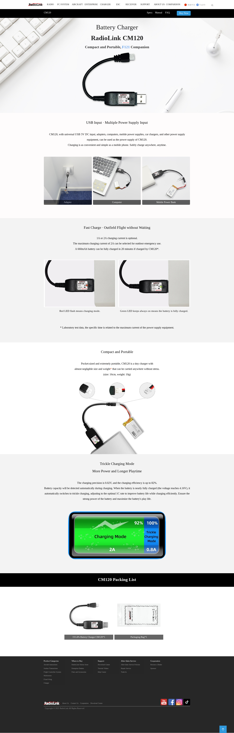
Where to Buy (77, 661)
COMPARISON (173, 4)
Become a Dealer (156, 665)
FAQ (167, 12)
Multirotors (48, 676)
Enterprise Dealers (78, 668)
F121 (126, 47)
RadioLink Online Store (80, 665)
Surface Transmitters (51, 668)
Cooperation (155, 661)
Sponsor (153, 668)
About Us (65, 703)
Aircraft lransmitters (50, 665)
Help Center (102, 672)
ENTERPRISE (91, 4)
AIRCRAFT (77, 4)
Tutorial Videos (103, 668)
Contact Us (74, 703)
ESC (118, 4)
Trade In (124, 672)
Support (101, 661)
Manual (158, 12)
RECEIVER (131, 4)
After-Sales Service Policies (130, 665)
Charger (46, 683)
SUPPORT (145, 4)
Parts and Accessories (79, 672)
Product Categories (51, 661)
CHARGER (105, 4)
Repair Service (126, 668)
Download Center (104, 665)
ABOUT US (159, 4)
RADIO (50, 4)
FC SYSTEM (63, 4)
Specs (149, 12)
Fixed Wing (48, 679)
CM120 (47, 12)
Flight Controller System (52, 672)
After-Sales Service (128, 661)
